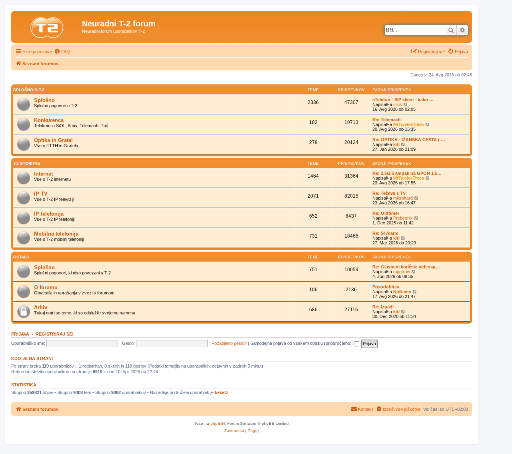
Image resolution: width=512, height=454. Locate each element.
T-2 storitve (26, 163)
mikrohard (403, 198)
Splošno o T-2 (28, 90)
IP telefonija (49, 214)
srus (397, 104)
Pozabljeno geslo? (229, 343)
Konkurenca (49, 120)
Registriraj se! (55, 334)
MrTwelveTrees (408, 124)
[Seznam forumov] (47, 26)
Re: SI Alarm (385, 233)
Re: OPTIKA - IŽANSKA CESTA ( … (408, 139)
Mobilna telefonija (56, 234)
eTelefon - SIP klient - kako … (403, 99)
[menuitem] (62, 51)
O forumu (46, 287)
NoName (402, 291)
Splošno (44, 100)
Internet (43, 174)
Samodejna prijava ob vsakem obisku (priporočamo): (302, 343)
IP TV (41, 194)
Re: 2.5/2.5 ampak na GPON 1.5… (407, 173)
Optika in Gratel (53, 140)
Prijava (20, 334)
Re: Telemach (386, 119)
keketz (221, 392)
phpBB (216, 423)
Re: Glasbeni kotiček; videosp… (406, 266)
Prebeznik (403, 218)
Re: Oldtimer (385, 213)
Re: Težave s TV (389, 193)
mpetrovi (401, 271)
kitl (396, 144)
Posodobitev (385, 286)
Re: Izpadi (383, 306)
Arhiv (40, 307)
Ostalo (21, 257)
